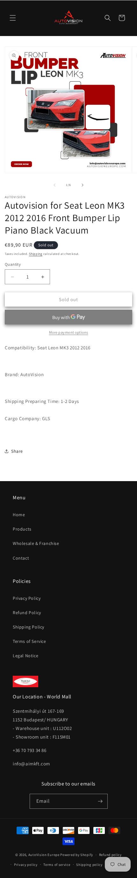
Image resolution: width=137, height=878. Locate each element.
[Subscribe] (100, 801)
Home (19, 514)
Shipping (35, 254)
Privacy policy (26, 864)
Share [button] (17, 451)
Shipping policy (89, 864)
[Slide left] (54, 185)
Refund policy (110, 854)
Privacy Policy (26, 598)
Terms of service (56, 864)
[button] (13, 18)
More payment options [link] (68, 332)
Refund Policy (27, 612)
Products (22, 529)
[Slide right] (83, 185)
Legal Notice (25, 655)
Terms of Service (29, 641)
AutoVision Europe (44, 854)
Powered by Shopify (76, 854)
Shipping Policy (28, 627)
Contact (21, 558)
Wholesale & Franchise (36, 543)
